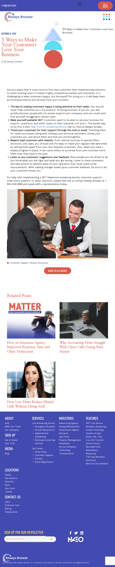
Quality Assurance (39, 263)
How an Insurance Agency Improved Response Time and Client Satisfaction (28, 347)
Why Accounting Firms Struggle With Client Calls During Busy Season (82, 347)
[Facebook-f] (70, 533)
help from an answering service (48, 126)
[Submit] (51, 539)
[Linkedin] (81, 533)
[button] (79, 3)
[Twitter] (76, 533)
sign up (10, 435)
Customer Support (19, 263)
